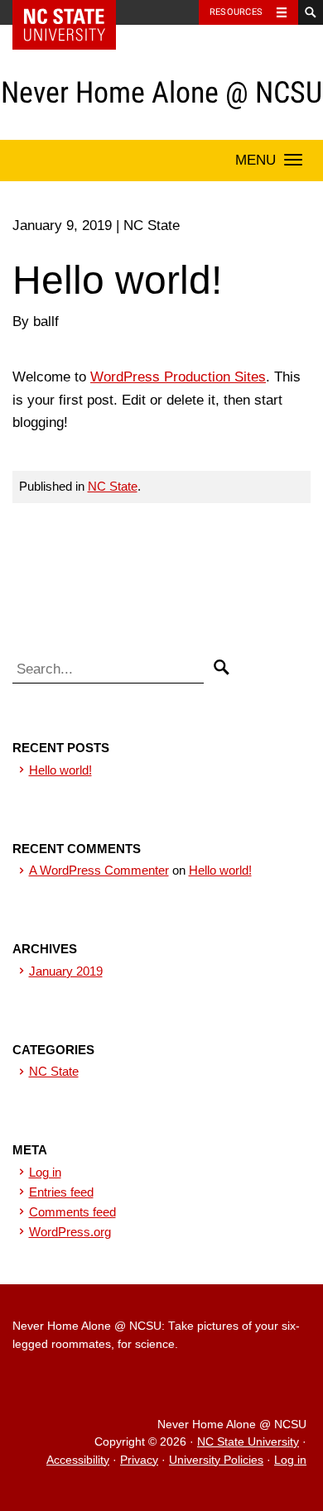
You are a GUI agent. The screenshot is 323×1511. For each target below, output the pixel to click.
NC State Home (75, 12)
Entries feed (61, 1192)
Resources (236, 12)
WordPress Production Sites (178, 377)
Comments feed (72, 1212)
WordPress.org (70, 1232)
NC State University (248, 1442)
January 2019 (66, 971)
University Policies (216, 1460)
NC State (112, 486)
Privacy (139, 1460)
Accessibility (77, 1460)
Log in (45, 1172)
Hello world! (60, 770)
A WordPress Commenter (99, 870)
